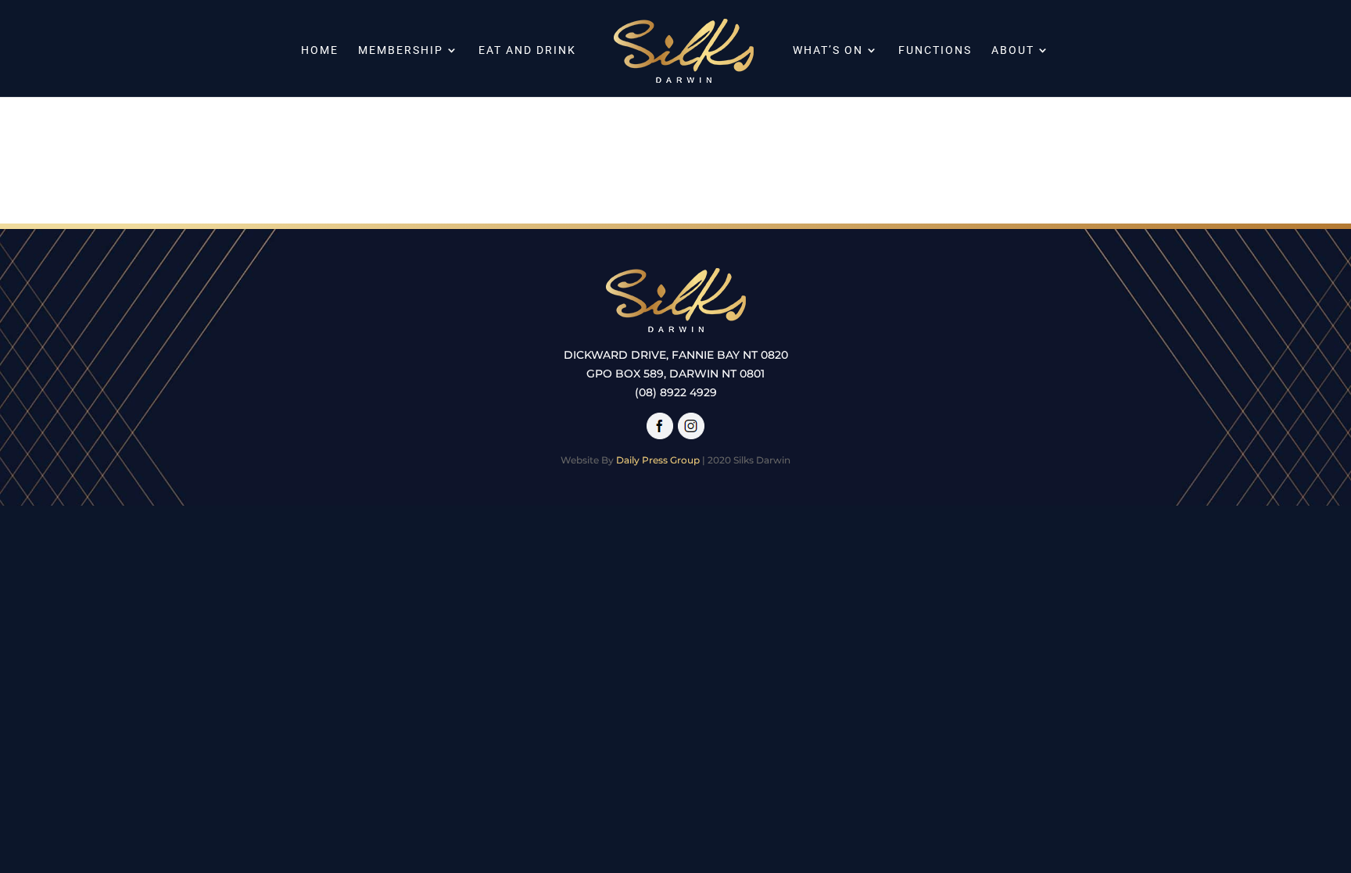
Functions (935, 50)
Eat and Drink (527, 50)
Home (320, 50)
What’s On (828, 50)
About (1012, 50)
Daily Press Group (658, 460)
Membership (400, 50)
